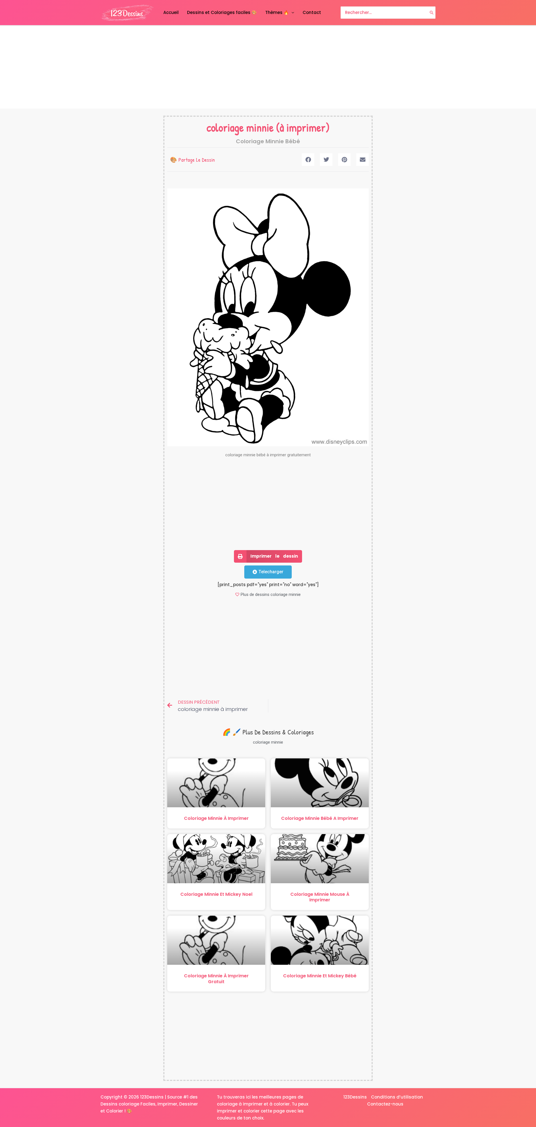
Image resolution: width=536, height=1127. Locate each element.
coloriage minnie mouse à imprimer (319, 897)
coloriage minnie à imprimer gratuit (216, 979)
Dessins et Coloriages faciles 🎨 (222, 12)
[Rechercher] (431, 13)
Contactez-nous (385, 1104)
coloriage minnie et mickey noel (216, 894)
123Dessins (355, 1097)
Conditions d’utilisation (397, 1097)
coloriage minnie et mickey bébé (319, 976)
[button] (308, 159)
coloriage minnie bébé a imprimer (319, 818)
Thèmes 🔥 (277, 12)
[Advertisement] (268, 67)
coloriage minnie (240, 127)
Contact (312, 12)
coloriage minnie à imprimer (216, 818)
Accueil (171, 12)
